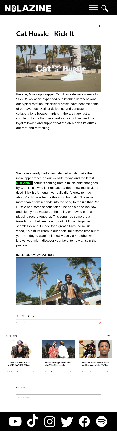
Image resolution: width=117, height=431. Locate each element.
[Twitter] (67, 421)
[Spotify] (101, 421)
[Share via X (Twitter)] (23, 316)
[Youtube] (15, 421)
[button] (93, 8)
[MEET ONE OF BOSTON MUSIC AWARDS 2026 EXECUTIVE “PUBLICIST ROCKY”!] (21, 349)
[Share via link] (34, 316)
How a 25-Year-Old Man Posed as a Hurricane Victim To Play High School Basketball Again (95, 363)
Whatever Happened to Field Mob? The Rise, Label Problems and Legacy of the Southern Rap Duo (58, 363)
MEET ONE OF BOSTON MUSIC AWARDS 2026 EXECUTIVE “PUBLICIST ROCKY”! (19, 363)
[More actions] (99, 25)
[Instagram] (50, 421)
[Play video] (58, 281)
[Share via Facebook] (17, 316)
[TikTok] (32, 421)
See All (109, 335)
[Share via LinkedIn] (28, 316)
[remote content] (58, 150)
